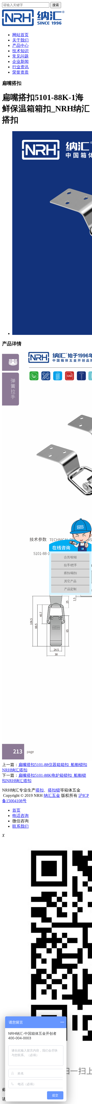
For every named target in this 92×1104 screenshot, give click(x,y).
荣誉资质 (20, 72)
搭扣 (40, 790)
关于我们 (20, 40)
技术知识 (20, 51)
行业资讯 (20, 67)
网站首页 (20, 35)
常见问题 (20, 56)
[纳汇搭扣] (33, 26)
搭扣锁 (54, 790)
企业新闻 (20, 61)
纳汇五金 (52, 795)
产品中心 (20, 45)
